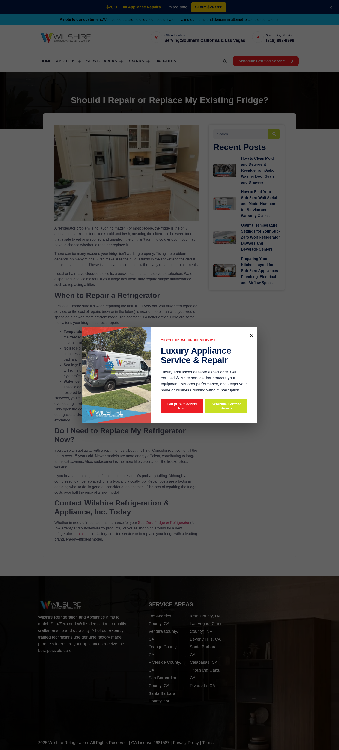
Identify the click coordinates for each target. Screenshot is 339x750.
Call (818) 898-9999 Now (182, 406)
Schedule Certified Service (226, 406)
